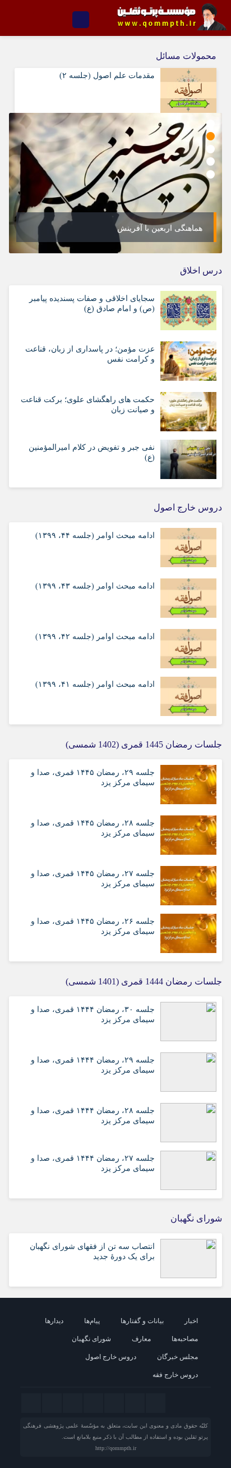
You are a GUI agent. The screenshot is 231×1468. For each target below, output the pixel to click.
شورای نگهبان (91, 1339)
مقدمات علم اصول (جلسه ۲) (107, 75)
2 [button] (210, 136)
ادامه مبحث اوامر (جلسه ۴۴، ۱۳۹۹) (95, 535)
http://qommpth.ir (115, 1448)
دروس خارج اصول (110, 1357)
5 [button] (210, 174)
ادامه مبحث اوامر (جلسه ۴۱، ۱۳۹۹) (95, 684)
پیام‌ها (92, 1321)
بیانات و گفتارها (142, 1321)
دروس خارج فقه (175, 1375)
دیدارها (54, 1321)
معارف (141, 1339)
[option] (112, 183)
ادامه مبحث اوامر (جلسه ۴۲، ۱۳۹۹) (95, 636)
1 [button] (210, 124)
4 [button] (210, 161)
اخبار (191, 1321)
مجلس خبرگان (177, 1357)
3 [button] (210, 149)
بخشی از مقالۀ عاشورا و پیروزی (146, 228)
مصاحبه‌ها (185, 1339)
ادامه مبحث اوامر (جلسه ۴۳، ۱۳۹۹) (95, 586)
